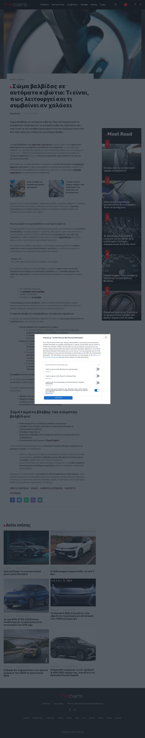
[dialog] (72, 369)
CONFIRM (58, 398)
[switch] (97, 369)
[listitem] (72, 365)
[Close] (107, 338)
